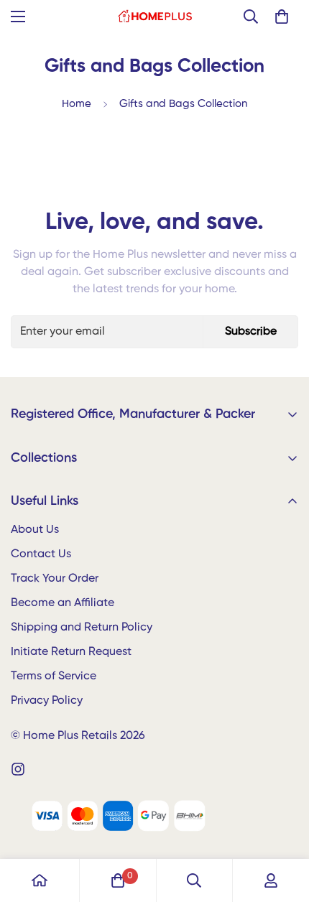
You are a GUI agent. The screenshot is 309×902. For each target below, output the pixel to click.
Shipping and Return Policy (81, 627)
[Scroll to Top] (283, 826)
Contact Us (41, 554)
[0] (281, 16)
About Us (35, 530)
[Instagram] (18, 769)
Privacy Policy (47, 701)
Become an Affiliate (62, 603)
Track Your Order (54, 579)
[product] (39, 880)
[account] (271, 880)
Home (76, 103)
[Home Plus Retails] (155, 16)
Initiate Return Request (71, 652)
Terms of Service (53, 676)
